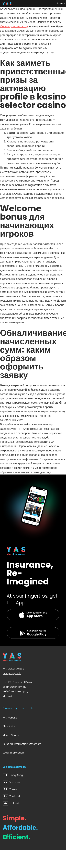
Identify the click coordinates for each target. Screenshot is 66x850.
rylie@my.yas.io (12, 673)
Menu (61, 3)
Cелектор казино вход (14, 26)
